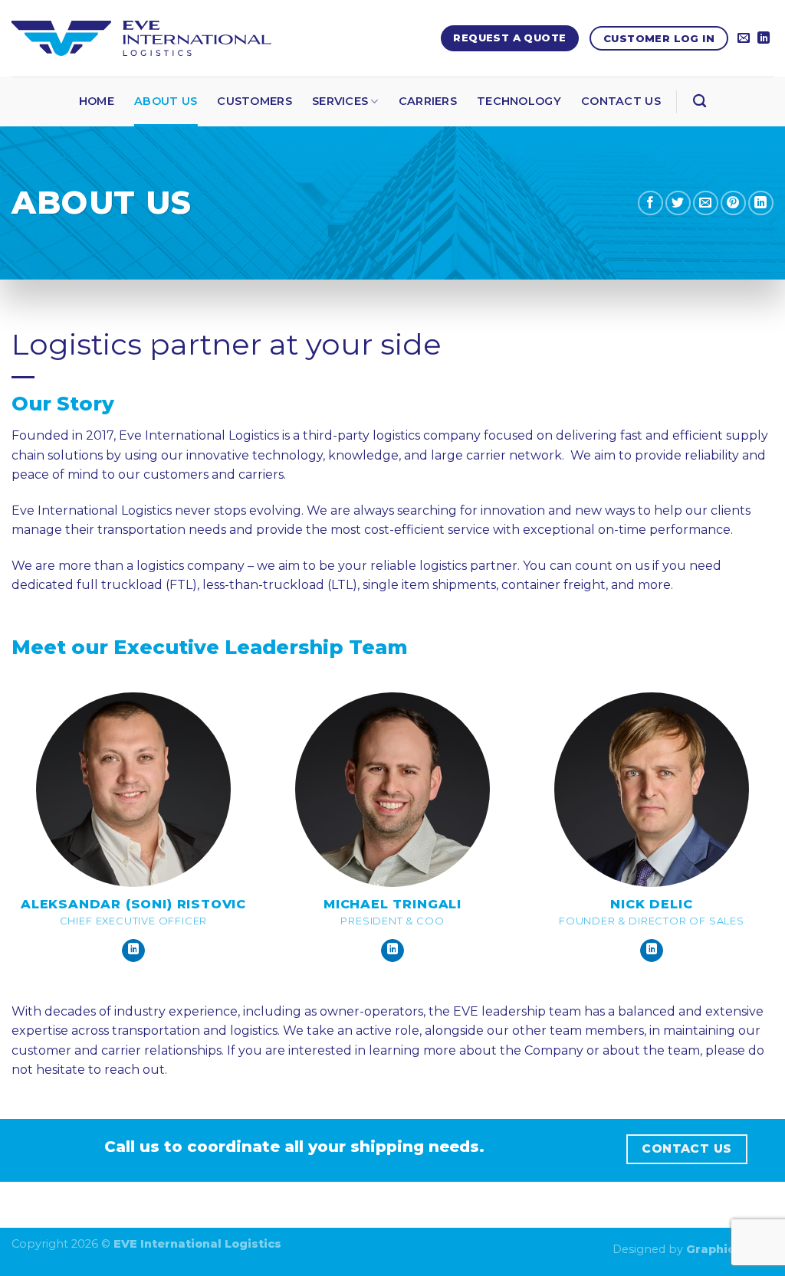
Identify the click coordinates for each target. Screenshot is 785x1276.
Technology (519, 101)
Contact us (621, 101)
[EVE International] (141, 38)
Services (340, 101)
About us (165, 101)
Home (96, 101)
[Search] (699, 101)
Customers (254, 101)
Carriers (428, 101)
